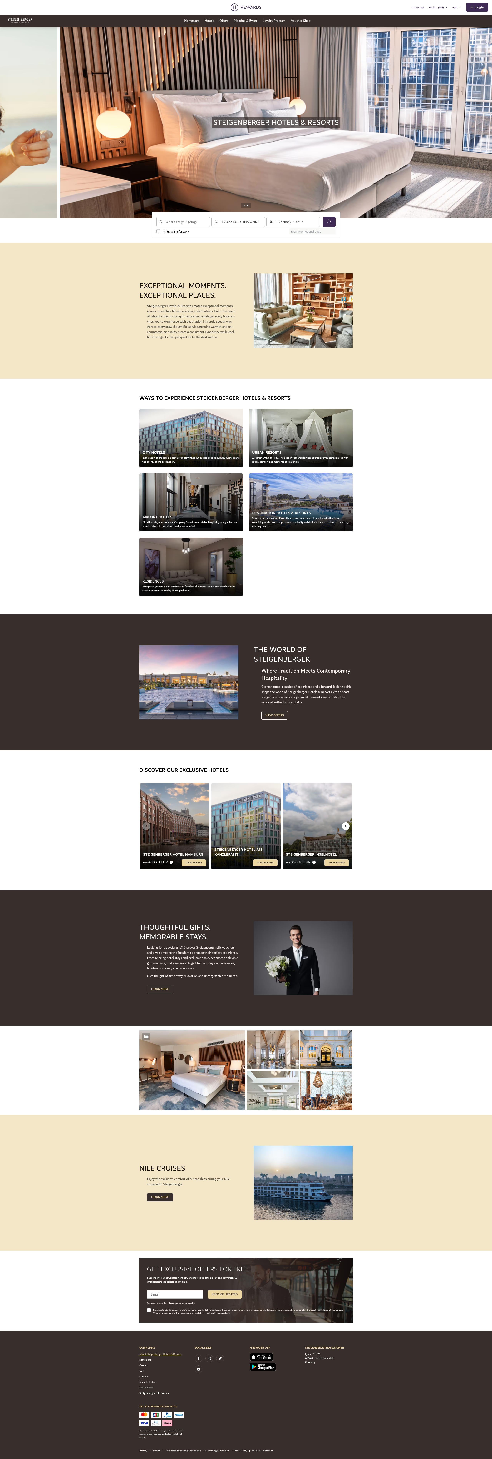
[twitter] (220, 1358)
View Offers (274, 715)
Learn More (160, 989)
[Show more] (146, 1036)
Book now (156, 133)
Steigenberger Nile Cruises (154, 1393)
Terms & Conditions (262, 1451)
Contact (143, 1376)
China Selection (147, 1382)
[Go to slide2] (247, 205)
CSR (141, 1371)
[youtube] (198, 1369)
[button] (192, 1070)
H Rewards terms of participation (183, 1451)
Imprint (156, 1451)
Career (143, 1365)
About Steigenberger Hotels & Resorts (160, 1354)
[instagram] (209, 1358)
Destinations (146, 1387)
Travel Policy (240, 1451)
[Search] (329, 222)
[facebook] (198, 1358)
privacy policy (188, 1303)
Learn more (160, 1197)
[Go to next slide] (485, 123)
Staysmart (145, 1359)
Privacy (143, 1451)
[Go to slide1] (244, 205)
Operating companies (217, 1451)
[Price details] (171, 862)
